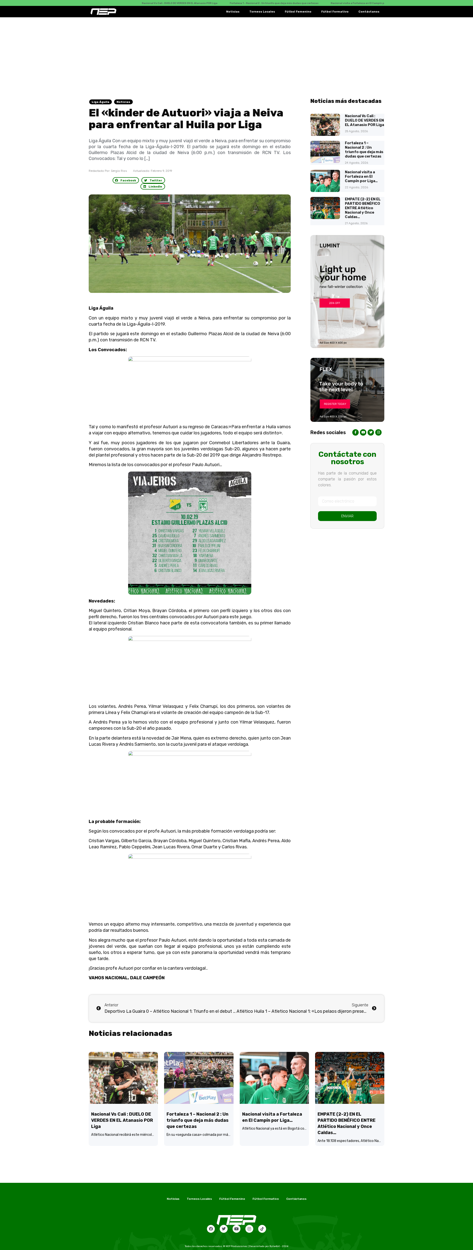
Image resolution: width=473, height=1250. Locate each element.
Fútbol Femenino (298, 11)
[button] (126, 180)
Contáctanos (368, 11)
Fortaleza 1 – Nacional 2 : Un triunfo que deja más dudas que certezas (364, 149)
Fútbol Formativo (335, 11)
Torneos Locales (262, 11)
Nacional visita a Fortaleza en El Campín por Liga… (361, 176)
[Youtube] (236, 1229)
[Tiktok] (262, 1229)
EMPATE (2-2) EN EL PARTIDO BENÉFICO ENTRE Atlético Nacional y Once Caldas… (363, 208)
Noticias (232, 11)
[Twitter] (224, 1229)
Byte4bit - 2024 (279, 1246)
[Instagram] (249, 1229)
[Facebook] (211, 1229)
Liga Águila (100, 102)
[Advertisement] (236, 54)
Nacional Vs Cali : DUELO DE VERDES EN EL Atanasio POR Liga (364, 120)
